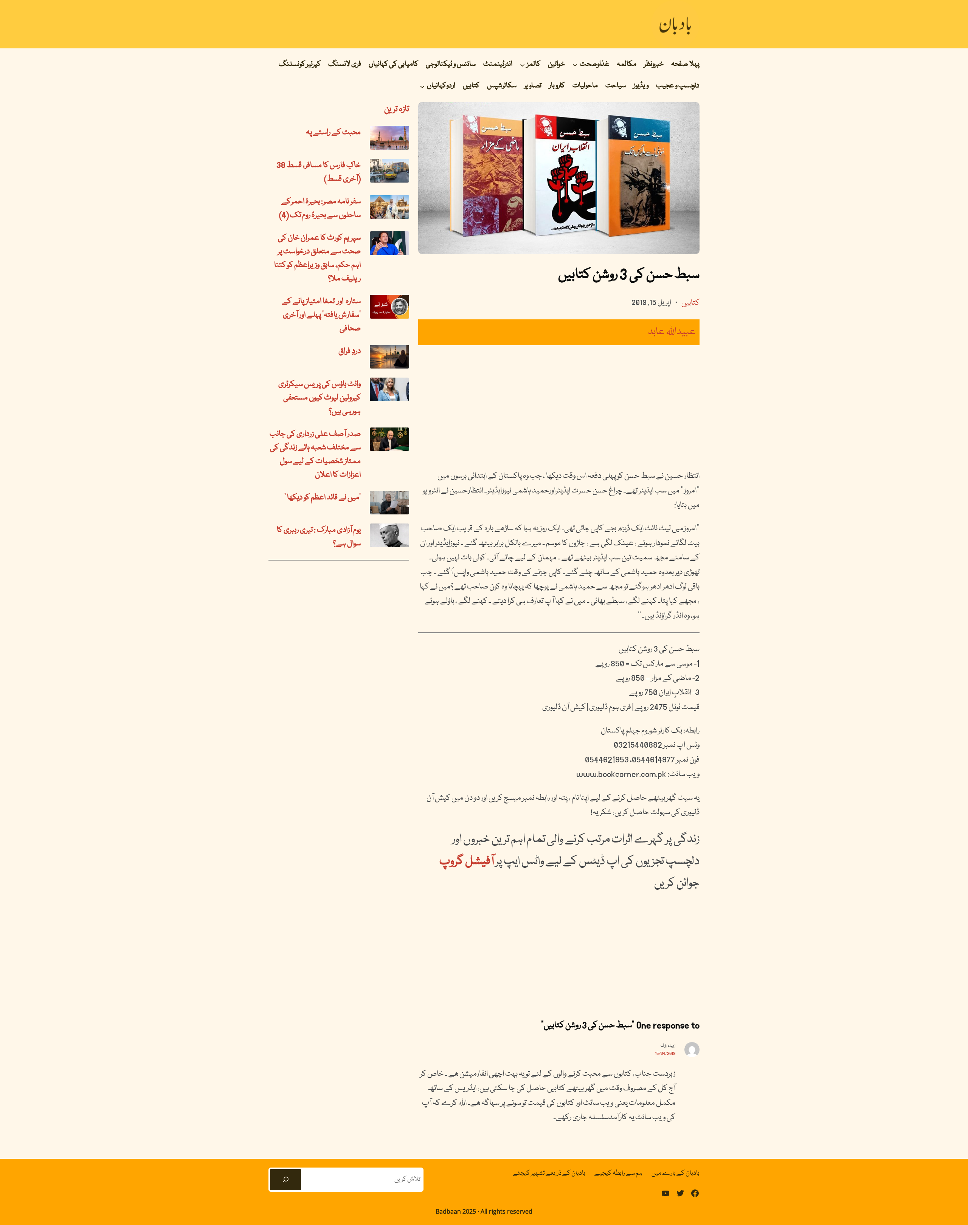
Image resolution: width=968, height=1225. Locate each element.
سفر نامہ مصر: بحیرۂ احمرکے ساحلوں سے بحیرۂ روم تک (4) (320, 208)
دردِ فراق (349, 351)
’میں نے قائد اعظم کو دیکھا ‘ (322, 498)
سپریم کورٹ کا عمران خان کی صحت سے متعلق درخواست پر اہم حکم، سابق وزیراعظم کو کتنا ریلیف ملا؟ (317, 258)
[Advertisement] (559, 407)
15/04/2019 (665, 1053)
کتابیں (690, 303)
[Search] (285, 1179)
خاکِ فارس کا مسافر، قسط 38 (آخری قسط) (318, 172)
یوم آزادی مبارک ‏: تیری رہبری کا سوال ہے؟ (319, 537)
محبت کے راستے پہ (333, 133)
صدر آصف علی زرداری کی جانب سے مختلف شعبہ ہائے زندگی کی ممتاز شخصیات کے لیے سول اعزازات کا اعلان (315, 454)
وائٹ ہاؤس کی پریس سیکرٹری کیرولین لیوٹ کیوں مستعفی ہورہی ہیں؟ (319, 398)
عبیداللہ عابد (672, 332)
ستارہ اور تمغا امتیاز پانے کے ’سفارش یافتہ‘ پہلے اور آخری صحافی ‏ (321, 315)
